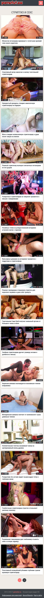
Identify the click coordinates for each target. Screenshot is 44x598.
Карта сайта (38, 595)
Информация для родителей (12, 595)
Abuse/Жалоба (28, 595)
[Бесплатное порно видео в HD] (14, 3)
